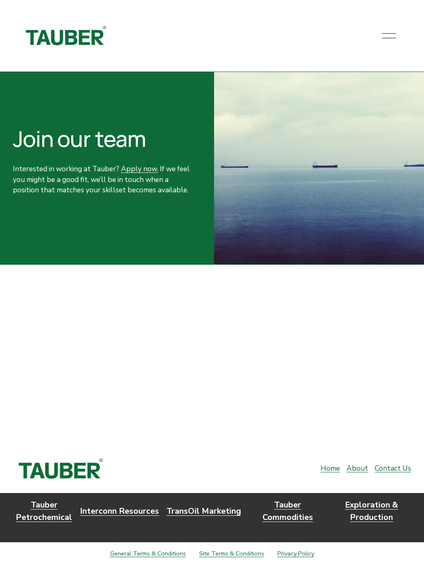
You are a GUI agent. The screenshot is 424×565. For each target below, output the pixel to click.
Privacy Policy (295, 553)
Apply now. (139, 169)
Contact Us (393, 468)
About (357, 468)
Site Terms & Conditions (231, 553)
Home (330, 468)
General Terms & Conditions (148, 553)
